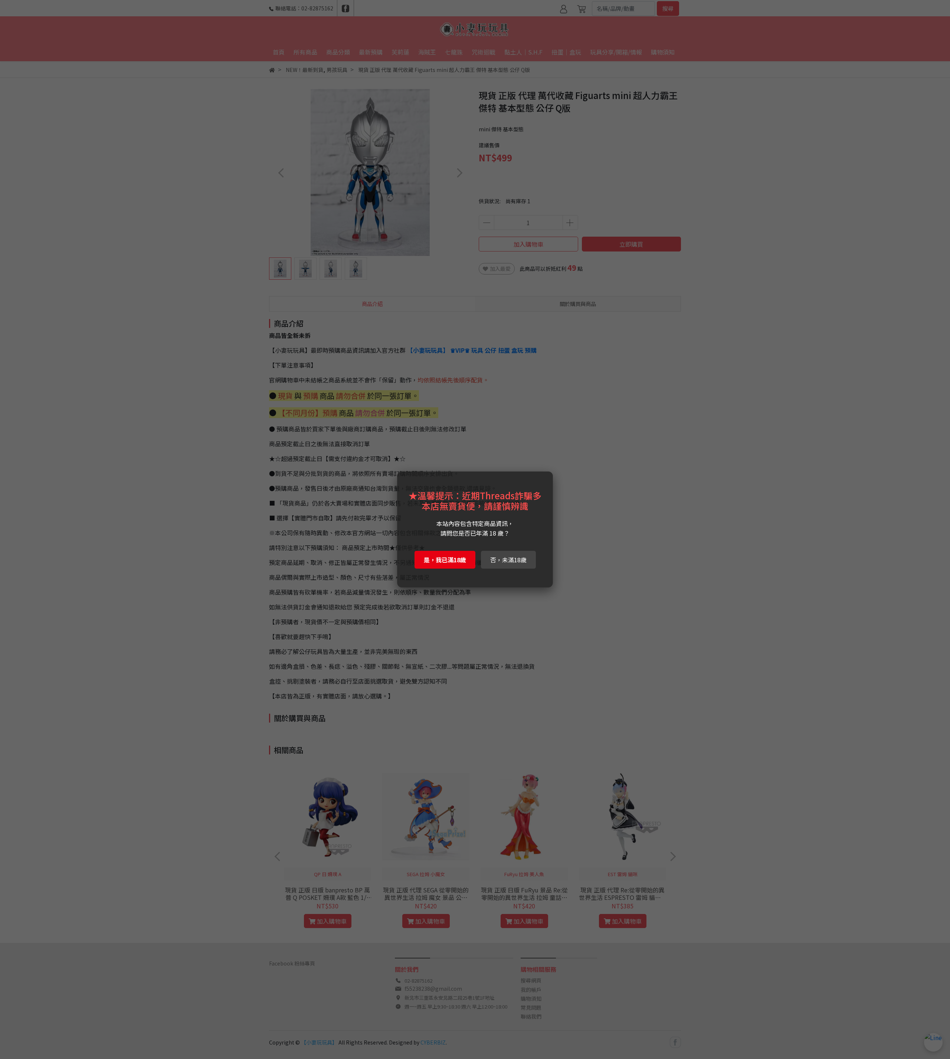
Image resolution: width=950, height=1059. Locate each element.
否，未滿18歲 (508, 559)
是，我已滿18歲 (445, 559)
